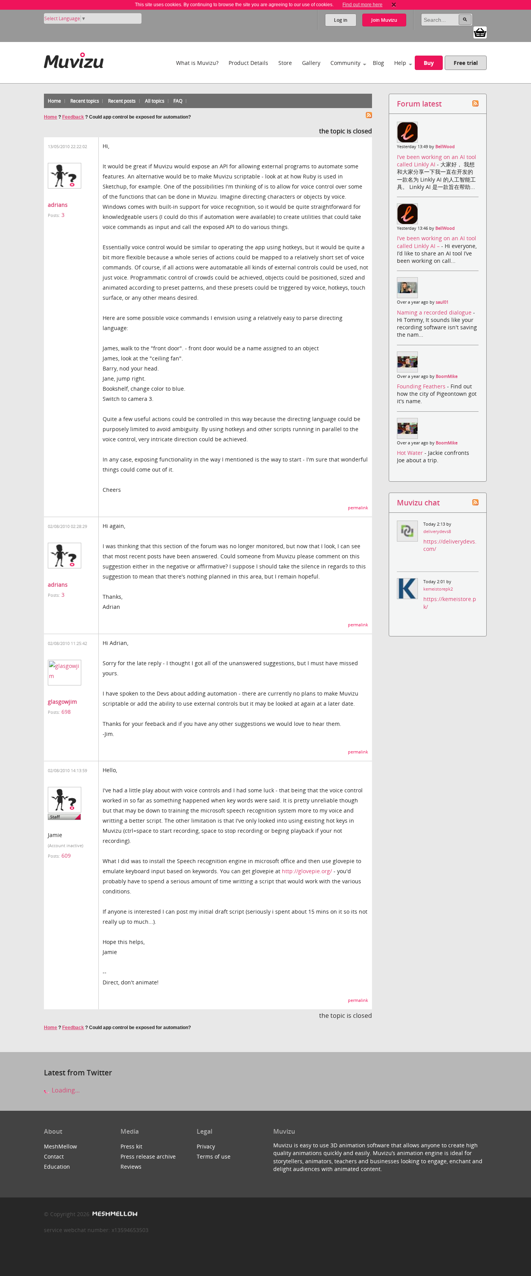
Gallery (311, 62)
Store (285, 62)
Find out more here (362, 4)
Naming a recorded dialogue (435, 312)
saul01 (442, 302)
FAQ (177, 101)
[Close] (393, 4)
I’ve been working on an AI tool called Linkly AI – (436, 241)
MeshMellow (60, 1146)
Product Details (248, 62)
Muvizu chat (418, 502)
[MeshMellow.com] (114, 1214)
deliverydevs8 (437, 531)
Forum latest (419, 103)
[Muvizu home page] (73, 59)
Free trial (466, 62)
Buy (429, 62)
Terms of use (214, 1156)
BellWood (445, 146)
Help (400, 62)
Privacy (206, 1146)
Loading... (65, 1090)
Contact (54, 1156)
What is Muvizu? (197, 62)
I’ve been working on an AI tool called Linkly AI (436, 160)
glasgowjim (62, 701)
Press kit (131, 1146)
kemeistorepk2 (438, 589)
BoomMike (447, 376)
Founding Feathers (422, 386)
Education (57, 1166)
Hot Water (410, 452)
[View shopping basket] (480, 32)
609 (66, 855)
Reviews (131, 1166)
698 (66, 711)
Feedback (73, 117)
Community (345, 62)
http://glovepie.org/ (307, 871)
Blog (378, 62)
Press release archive (148, 1156)
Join (384, 20)
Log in (341, 20)
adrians (58, 204)
